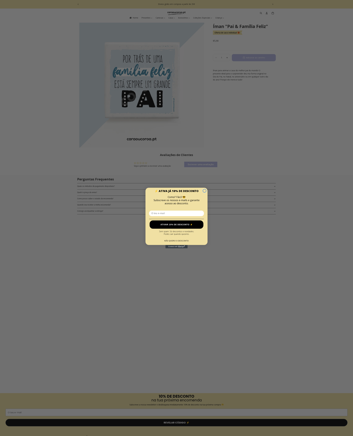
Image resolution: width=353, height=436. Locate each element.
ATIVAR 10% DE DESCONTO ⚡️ (177, 224)
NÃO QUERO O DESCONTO (176, 241)
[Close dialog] (204, 190)
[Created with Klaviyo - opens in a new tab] (176, 246)
